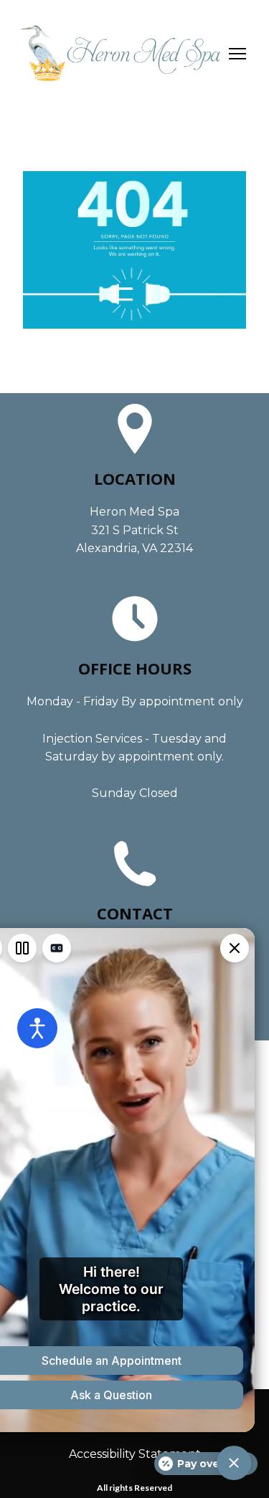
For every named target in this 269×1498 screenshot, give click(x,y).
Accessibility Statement (135, 1454)
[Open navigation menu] (237, 53)
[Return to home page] (120, 53)
